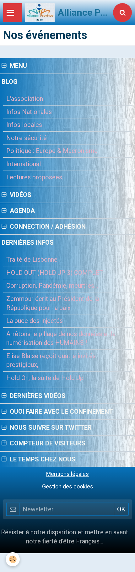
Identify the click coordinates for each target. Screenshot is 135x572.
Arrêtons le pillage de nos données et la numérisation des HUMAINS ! (61, 338)
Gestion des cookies (67, 486)
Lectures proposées (34, 177)
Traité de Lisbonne (31, 259)
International (23, 164)
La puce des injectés (34, 320)
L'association (24, 98)
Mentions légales (67, 474)
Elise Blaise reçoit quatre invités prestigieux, (51, 360)
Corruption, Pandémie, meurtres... (52, 285)
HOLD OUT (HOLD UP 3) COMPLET (54, 272)
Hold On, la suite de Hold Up (45, 378)
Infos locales (24, 124)
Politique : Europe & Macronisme (52, 151)
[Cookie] (13, 559)
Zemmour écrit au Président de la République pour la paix (52, 303)
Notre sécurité (26, 138)
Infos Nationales (29, 112)
